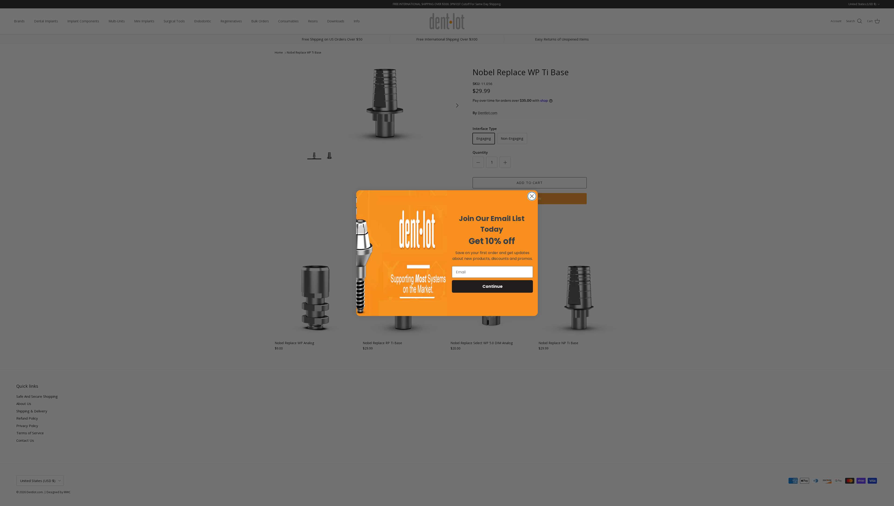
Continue (492, 286)
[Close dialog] (532, 196)
